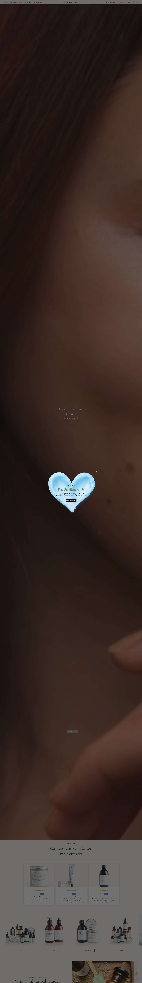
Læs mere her (71, 500)
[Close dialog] (98, 471)
